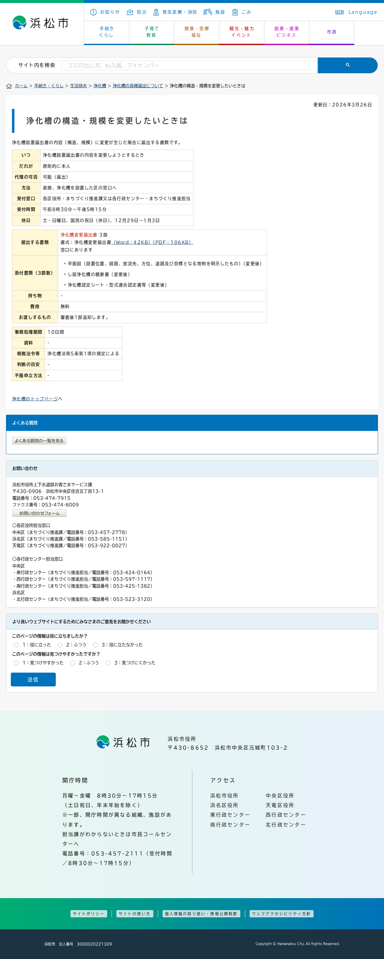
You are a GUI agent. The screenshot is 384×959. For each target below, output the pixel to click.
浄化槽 (100, 86)
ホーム (21, 86)
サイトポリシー (89, 914)
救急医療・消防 (180, 12)
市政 (332, 32)
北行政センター (286, 824)
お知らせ (110, 12)
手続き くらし (107, 31)
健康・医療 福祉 (197, 31)
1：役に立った (36, 645)
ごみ (246, 12)
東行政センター (230, 814)
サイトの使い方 (135, 914)
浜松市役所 (224, 795)
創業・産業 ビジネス (287, 31)
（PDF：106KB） (173, 242)
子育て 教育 (152, 31)
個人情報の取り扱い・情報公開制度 (201, 914)
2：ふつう (76, 645)
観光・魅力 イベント (242, 31)
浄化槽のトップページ (35, 399)
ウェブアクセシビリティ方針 (281, 914)
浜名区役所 (224, 805)
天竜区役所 (280, 805)
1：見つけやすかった (43, 663)
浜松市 (42, 24)
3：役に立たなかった (122, 645)
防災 (142, 12)
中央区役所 (280, 795)
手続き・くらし (49, 86)
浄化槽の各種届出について (138, 86)
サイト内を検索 (36, 65)
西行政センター (286, 814)
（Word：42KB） (132, 242)
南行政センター (230, 824)
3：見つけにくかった (134, 663)
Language (363, 12)
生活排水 (78, 86)
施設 (220, 12)
